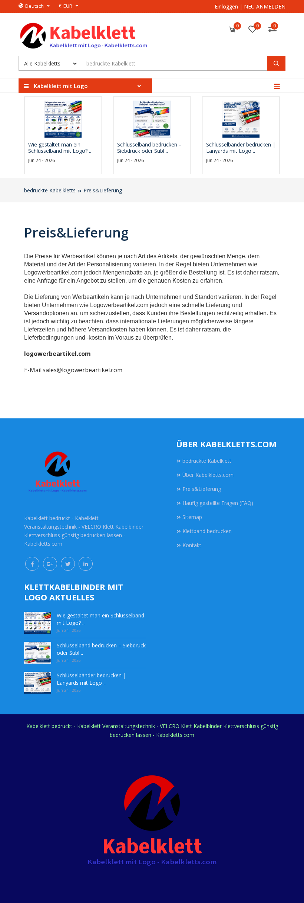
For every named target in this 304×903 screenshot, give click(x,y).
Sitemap (192, 516)
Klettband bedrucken (207, 531)
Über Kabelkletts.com (208, 474)
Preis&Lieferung (102, 190)
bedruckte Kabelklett (206, 460)
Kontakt (191, 545)
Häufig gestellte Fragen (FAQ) (217, 502)
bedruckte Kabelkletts (50, 190)
